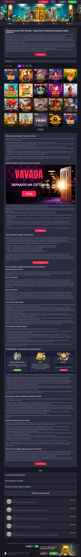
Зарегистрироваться (43, 1)
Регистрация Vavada (40, 463)
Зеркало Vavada (40, 54)
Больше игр (40, 129)
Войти (53, 1)
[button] (1, 12)
